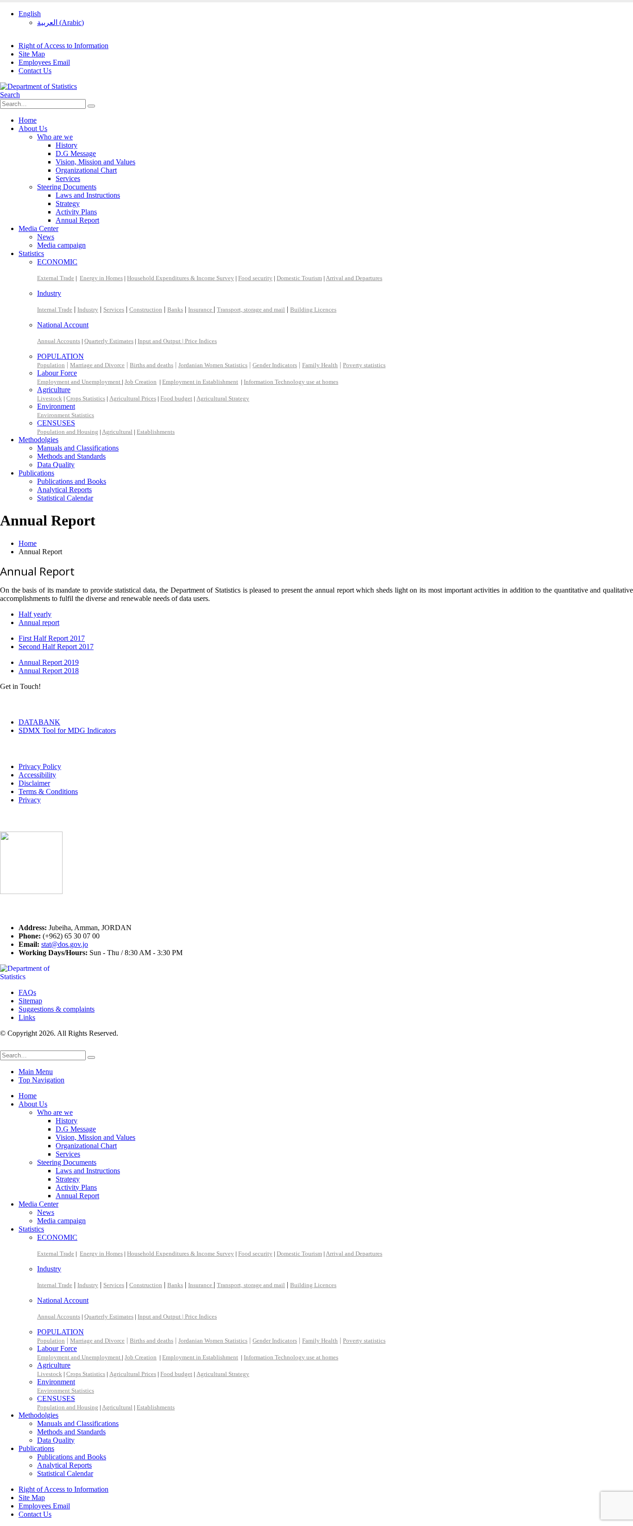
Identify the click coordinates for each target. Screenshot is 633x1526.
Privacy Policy (40, 766)
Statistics (31, 253)
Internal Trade (54, 309)
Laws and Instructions (88, 195)
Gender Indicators (275, 365)
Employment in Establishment (200, 381)
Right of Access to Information (63, 46)
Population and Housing (67, 431)
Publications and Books (71, 481)
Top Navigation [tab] (41, 1080)
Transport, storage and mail (251, 309)
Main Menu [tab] (36, 1072)
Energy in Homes (101, 278)
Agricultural (117, 431)
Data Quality (56, 465)
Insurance (201, 309)
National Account (63, 325)
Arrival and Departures (354, 278)
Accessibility (37, 775)
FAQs (27, 992)
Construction (145, 309)
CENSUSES (56, 423)
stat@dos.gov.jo (64, 944)
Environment (56, 406)
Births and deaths (151, 365)
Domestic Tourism (299, 278)
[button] (10, 95)
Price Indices (201, 341)
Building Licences (313, 309)
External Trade (55, 278)
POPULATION (60, 356)
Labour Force (57, 373)
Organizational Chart (86, 170)
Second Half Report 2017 (56, 646)
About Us (33, 128)
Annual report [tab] (39, 622)
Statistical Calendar (65, 498)
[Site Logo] (38, 86)
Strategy (68, 203)
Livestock (49, 398)
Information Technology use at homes (291, 381)
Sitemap (30, 1001)
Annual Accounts (58, 341)
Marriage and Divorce (97, 365)
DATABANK (39, 722)
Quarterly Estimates (108, 341)
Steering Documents (66, 187)
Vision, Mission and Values (95, 162)
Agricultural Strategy (222, 398)
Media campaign (61, 245)
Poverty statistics (364, 365)
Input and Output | (161, 341)
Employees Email (44, 62)
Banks (175, 309)
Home (28, 120)
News (45, 237)
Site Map (32, 54)
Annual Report (77, 220)
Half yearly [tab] (35, 614)
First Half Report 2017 (52, 638)
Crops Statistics (85, 398)
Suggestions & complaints (57, 1009)
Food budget (176, 398)
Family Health (320, 365)
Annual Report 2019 (49, 662)
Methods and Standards (71, 456)
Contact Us (35, 71)
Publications (36, 473)
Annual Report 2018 (49, 671)
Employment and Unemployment (79, 381)
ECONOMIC (57, 262)
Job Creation (141, 381)
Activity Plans (76, 212)
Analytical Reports (64, 490)
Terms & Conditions (48, 791)
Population (51, 365)
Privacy (30, 800)
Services (68, 178)
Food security (255, 278)
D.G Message (76, 153)
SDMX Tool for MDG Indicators (67, 730)
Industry (49, 293)
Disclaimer (34, 783)
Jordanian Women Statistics (212, 365)
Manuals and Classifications (78, 448)
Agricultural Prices (132, 398)
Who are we (55, 137)
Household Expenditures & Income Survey (180, 278)
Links (27, 1017)
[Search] (91, 106)
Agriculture (53, 390)
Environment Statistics (65, 415)
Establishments (156, 431)
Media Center (38, 228)
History (66, 145)
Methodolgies (38, 440)
